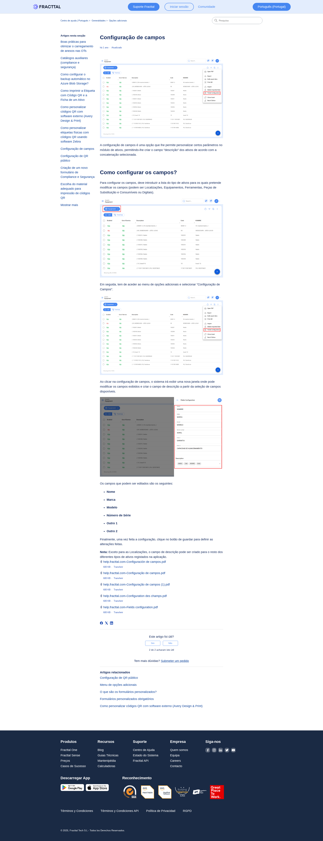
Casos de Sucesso (73, 766)
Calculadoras (106, 766)
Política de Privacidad (160, 811)
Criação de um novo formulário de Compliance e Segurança (78, 172)
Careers (175, 760)
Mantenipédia (107, 760)
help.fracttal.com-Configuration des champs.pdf (135, 596)
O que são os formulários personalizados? (128, 692)
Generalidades (99, 20)
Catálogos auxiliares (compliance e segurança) (74, 62)
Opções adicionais (118, 20)
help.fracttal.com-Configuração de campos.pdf (134, 573)
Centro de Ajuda (144, 750)
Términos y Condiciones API (120, 811)
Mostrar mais (69, 205)
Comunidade (206, 6)
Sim (152, 643)
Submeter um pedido (175, 661)
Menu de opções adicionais (118, 684)
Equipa (175, 755)
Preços (65, 760)
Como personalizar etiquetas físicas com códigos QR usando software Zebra (75, 134)
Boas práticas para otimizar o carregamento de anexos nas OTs (77, 46)
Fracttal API (141, 760)
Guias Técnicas (108, 755)
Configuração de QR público (74, 158)
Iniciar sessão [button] (179, 6)
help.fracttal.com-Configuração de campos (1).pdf (136, 584)
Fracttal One (69, 750)
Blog (101, 750)
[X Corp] (106, 623)
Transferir (118, 567)
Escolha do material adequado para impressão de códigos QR (75, 190)
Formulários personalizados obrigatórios (127, 699)
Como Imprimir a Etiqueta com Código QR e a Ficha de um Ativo (78, 95)
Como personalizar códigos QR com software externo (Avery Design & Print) (77, 113)
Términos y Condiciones (77, 811)
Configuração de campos (77, 148)
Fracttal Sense (70, 755)
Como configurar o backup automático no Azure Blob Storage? (75, 79)
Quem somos (179, 750)
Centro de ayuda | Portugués (74, 20)
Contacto (176, 766)
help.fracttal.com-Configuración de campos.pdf (134, 561)
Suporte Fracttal (143, 6)
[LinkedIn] (111, 623)
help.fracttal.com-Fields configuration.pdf (130, 607)
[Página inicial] (46, 7)
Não (170, 643)
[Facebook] (101, 623)
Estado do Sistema (145, 755)
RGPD (187, 811)
